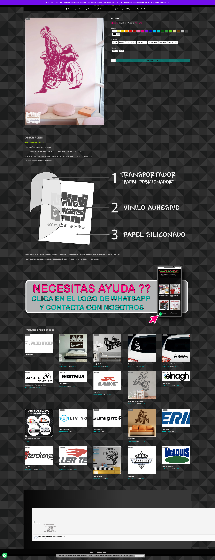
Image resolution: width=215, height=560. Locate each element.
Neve (26, 558)
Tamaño (114, 39)
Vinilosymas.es (43, 536)
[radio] (114, 31)
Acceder (146, 9)
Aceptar (139, 555)
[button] (4, 555)
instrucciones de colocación (52, 259)
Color (113, 28)
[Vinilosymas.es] (37, 522)
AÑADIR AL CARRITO (153, 60)
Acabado (114, 48)
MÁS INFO (131, 555)
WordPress (49, 558)
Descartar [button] (165, 2)
